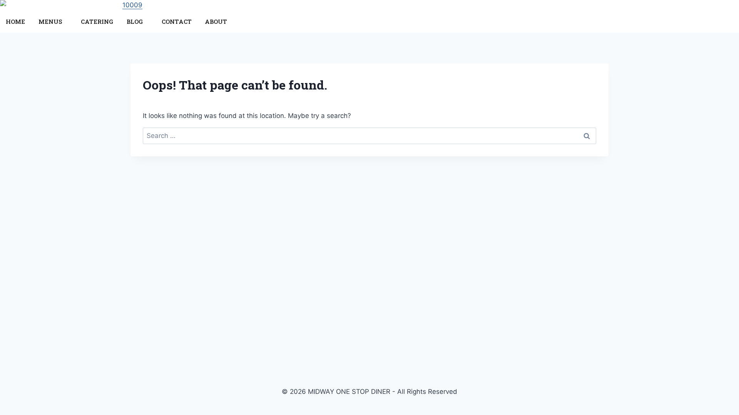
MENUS (50, 21)
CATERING (97, 21)
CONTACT (177, 21)
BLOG (135, 21)
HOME (15, 21)
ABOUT (216, 21)
